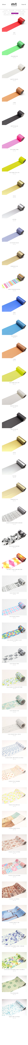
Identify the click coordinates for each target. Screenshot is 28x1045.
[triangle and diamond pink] (14, 568)
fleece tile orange (14, 782)
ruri (14, 313)
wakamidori (14, 57)
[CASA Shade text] (14, 591)
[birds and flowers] (14, 1015)
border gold (14, 267)
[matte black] (14, 124)
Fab (23, 10)
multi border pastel (14, 290)
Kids (5, 13)
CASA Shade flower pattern (14, 688)
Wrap (16, 14)
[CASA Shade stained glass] (14, 638)
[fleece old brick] (14, 897)
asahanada (14, 337)
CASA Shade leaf (14, 711)
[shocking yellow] (14, 171)
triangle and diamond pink (14, 570)
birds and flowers (14, 1017)
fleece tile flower (14, 853)
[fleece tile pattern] (14, 874)
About (4, 4)
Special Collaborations (9, 11)
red (14, 33)
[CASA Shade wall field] (14, 733)
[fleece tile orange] (14, 780)
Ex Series (18, 10)
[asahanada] (14, 334)
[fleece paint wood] (14, 827)
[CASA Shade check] (14, 615)
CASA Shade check (14, 617)
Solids (6, 10)
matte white (14, 80)
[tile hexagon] (14, 991)
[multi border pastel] (14, 288)
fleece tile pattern (14, 876)
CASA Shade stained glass (14, 641)
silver (14, 220)
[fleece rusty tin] (14, 921)
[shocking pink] (14, 148)
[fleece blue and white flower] (14, 756)
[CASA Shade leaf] (14, 709)
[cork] (14, 101)
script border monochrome (14, 523)
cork (14, 103)
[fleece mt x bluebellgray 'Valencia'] (14, 968)
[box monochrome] (14, 544)
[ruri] (14, 311)
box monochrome (14, 547)
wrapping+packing (9, 14)
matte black (14, 127)
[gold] (14, 194)
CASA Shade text (14, 594)
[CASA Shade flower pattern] (14, 685)
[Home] (14, 6)
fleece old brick (14, 900)
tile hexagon (14, 994)
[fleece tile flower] (14, 850)
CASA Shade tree (14, 664)
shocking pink (14, 150)
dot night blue (14, 243)
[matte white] (14, 78)
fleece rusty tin (14, 923)
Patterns (11, 10)
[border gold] (14, 265)
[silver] (14, 218)
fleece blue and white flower (14, 758)
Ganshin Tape (21, 11)
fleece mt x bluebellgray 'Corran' (14, 947)
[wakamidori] (14, 55)
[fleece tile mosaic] (14, 803)
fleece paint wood (14, 829)
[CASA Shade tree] (14, 662)
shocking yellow (14, 173)
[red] (14, 31)
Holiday (22, 14)
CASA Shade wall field (14, 735)
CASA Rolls (15, 13)
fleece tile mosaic (14, 805)
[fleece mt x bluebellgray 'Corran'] (14, 944)
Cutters (21, 13)
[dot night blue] (14, 241)
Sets (9, 13)
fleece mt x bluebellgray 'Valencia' (14, 970)
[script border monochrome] (14, 521)
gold (14, 197)
